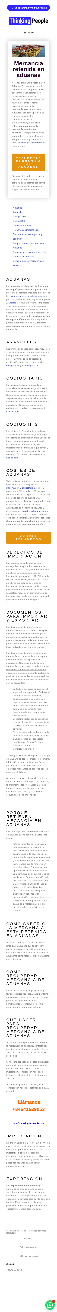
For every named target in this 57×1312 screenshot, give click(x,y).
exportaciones (17, 296)
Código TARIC (20, 216)
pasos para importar (30, 142)
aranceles (11, 302)
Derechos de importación (26, 230)
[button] (50, 1305)
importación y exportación (20, 488)
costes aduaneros (33, 511)
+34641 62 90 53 (14, 1270)
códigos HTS (31, 365)
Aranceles (18, 212)
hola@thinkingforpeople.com (28, 1123)
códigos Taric (12, 365)
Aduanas (17, 207)
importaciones (33, 296)
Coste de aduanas (22, 225)
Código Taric (12, 411)
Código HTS (19, 221)
